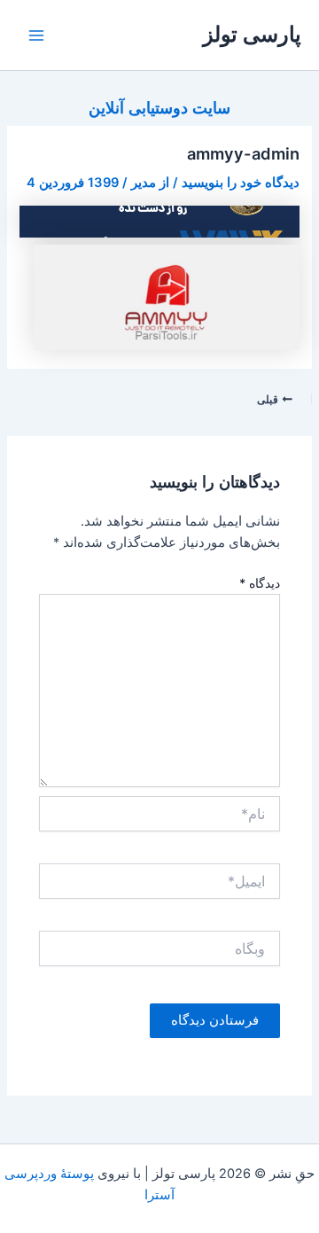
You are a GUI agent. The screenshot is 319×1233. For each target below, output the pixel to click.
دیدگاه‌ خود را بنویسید (241, 183)
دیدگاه (259, 582)
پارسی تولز (252, 34)
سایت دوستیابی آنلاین (159, 107)
